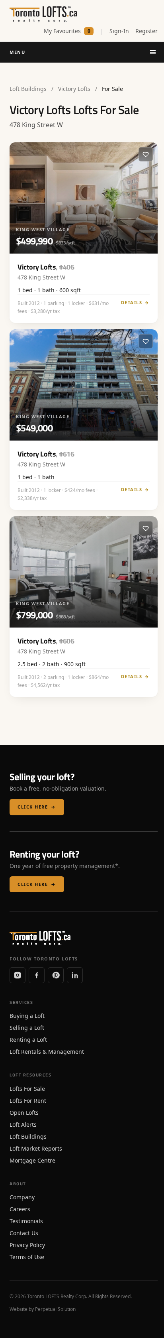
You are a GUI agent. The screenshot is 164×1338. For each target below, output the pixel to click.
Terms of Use (27, 1257)
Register (146, 31)
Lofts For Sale (27, 1088)
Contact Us (24, 1233)
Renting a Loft (28, 1039)
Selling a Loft (27, 1027)
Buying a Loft (27, 1015)
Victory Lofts (74, 88)
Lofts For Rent (28, 1100)
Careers (20, 1209)
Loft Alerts (23, 1124)
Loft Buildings (28, 88)
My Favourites (67, 31)
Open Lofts (24, 1112)
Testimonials (26, 1221)
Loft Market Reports (36, 1148)
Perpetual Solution (55, 1309)
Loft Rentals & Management (47, 1051)
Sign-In (119, 31)
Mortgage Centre (32, 1160)
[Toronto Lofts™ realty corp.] (44, 14)
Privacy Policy (27, 1245)
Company (22, 1197)
